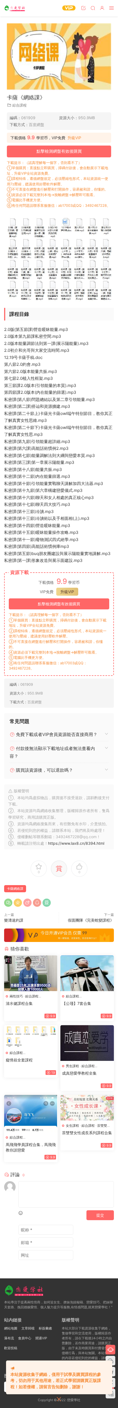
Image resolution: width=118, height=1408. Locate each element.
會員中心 (24, 1338)
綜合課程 (19, 105)
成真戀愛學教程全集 (79, 1073)
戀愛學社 (15, 8)
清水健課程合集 (19, 1003)
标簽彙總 (45, 1328)
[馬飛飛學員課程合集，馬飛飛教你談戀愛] (31, 1113)
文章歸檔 (28, 1328)
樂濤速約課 (13, 920)
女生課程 (72, 1125)
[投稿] (83, 7)
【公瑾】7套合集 (76, 1003)
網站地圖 (10, 1328)
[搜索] (92, 7)
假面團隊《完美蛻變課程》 (91, 920)
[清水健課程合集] (31, 973)
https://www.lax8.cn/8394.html (76, 843)
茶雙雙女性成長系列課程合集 (87, 1132)
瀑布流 (9, 1338)
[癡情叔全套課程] (31, 1036)
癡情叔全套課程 (19, 1060)
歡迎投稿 (10, 1348)
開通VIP (41, 1338)
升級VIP (74, 138)
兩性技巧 (16, 996)
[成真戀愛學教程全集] (87, 1043)
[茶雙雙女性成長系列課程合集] (87, 1107)
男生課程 (72, 1066)
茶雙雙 (102, 1125)
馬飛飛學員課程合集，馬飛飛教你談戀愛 (31, 1147)
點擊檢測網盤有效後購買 (59, 151)
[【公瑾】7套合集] (87, 973)
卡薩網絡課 (15, 888)
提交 (100, 1215)
